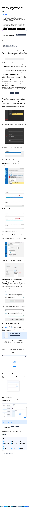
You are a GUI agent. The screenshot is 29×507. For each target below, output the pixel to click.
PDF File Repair (6, 441)
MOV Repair (5, 448)
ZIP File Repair (13, 441)
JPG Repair (13, 448)
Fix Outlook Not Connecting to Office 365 (7, 422)
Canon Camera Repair (14, 443)
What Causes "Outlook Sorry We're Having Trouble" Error (10, 45)
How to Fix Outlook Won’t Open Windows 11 (7, 453)
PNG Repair (21, 448)
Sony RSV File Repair (6, 443)
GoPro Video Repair (22, 443)
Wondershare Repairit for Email (8, 327)
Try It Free (19, 34)
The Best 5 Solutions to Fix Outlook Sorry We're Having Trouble (10, 46)
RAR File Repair (22, 441)
